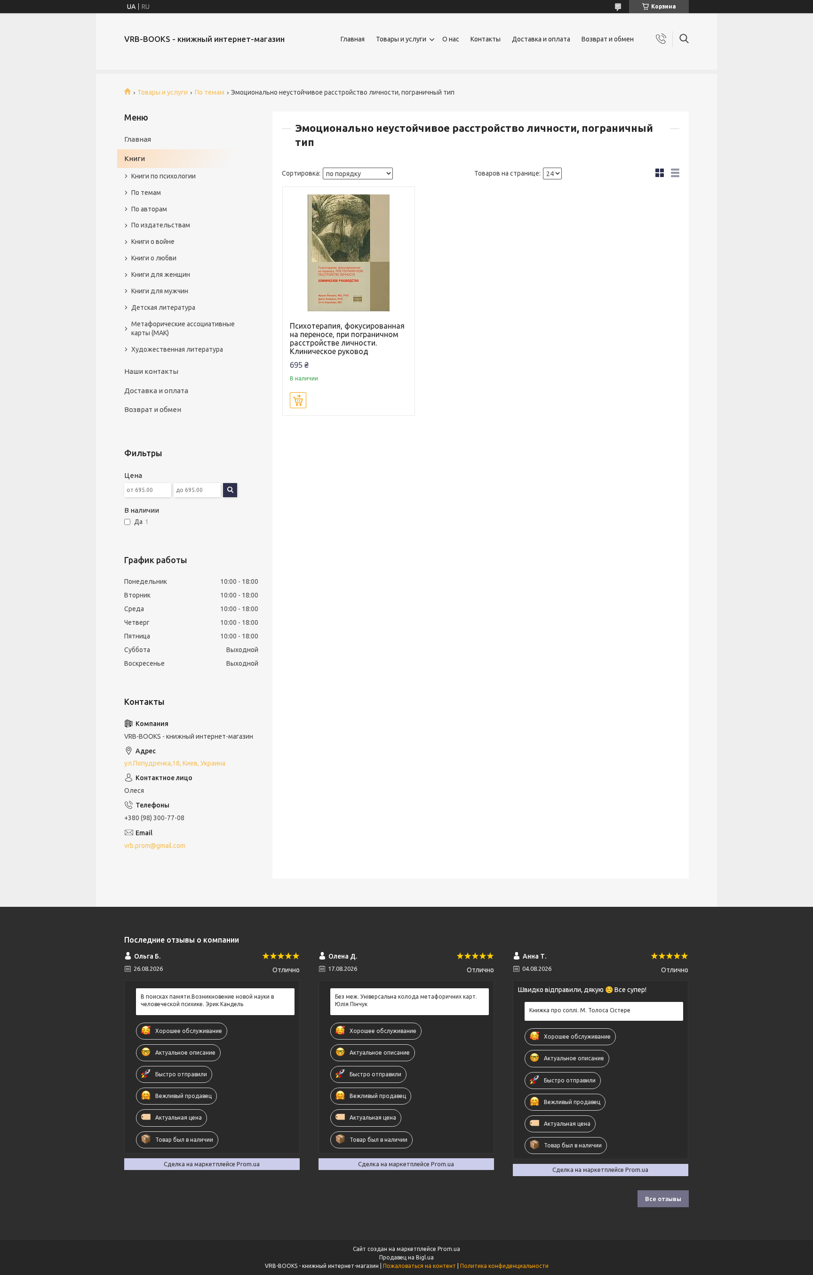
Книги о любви (153, 258)
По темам (209, 92)
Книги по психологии (163, 176)
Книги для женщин (160, 274)
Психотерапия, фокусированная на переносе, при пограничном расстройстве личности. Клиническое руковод (347, 338)
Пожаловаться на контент (419, 1266)
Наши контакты (151, 371)
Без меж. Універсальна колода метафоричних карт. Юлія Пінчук (406, 1000)
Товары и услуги (401, 39)
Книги (134, 158)
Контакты (485, 39)
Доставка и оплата (541, 39)
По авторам (149, 209)
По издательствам (160, 225)
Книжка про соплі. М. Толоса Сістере (579, 1010)
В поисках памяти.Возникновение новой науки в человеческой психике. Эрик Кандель (207, 1000)
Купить (298, 400)
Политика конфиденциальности (504, 1266)
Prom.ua (449, 1249)
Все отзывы (663, 1198)
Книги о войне (153, 241)
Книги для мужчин (159, 291)
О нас (450, 39)
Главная (353, 39)
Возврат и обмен (608, 39)
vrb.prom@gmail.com (154, 845)
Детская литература (163, 307)
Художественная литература (177, 349)
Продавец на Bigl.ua (406, 1257)
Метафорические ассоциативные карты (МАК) (183, 328)
